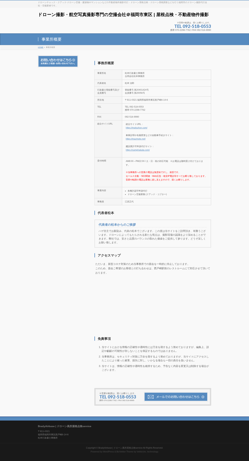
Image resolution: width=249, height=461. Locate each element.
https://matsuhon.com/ (136, 128)
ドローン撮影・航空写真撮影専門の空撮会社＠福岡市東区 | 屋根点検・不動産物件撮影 (123, 14)
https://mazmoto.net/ (135, 139)
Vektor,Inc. (142, 451)
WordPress (108, 451)
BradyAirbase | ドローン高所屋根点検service (120, 448)
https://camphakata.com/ (138, 150)
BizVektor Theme (124, 451)
